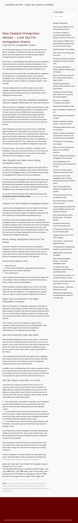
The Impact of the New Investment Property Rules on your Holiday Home (63, 269)
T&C (43, 520)
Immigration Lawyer (31, 486)
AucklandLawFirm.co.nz (52, 520)
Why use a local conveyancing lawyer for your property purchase (63, 150)
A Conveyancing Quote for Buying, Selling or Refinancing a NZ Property (64, 69)
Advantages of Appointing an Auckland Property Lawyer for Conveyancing (63, 295)
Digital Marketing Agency (65, 520)
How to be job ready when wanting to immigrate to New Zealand (62, 189)
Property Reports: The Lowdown (64, 49)
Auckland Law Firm (15, 483)
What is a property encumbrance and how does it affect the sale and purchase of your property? (64, 135)
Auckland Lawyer (29, 483)
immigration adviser (15, 486)
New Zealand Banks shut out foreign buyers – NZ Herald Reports (63, 217)
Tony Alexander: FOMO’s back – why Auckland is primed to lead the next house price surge (64, 43)
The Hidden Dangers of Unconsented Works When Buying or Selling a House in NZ (64, 35)
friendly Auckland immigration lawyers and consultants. (20, 459)
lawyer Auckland (16, 488)
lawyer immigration (30, 488)
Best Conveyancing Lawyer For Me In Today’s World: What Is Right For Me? (63, 78)
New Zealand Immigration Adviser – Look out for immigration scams (61, 261)
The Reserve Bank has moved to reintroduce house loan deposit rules (64, 61)
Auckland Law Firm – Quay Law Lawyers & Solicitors (29, 5)
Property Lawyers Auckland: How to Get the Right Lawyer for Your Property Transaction (64, 209)
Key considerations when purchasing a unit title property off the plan (64, 164)
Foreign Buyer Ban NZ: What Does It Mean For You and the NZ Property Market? (63, 94)
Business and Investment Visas (63, 106)
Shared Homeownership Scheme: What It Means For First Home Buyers (64, 86)
